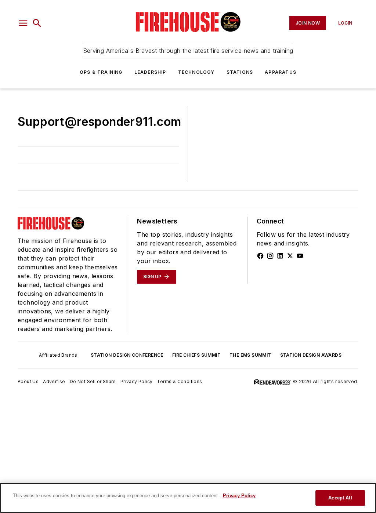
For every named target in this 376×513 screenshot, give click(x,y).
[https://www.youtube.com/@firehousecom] (300, 255)
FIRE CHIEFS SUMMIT (196, 355)
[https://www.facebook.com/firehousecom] (260, 255)
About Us (28, 381)
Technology (196, 72)
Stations (240, 72)
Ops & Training (101, 72)
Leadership (150, 72)
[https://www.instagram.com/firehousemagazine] (270, 255)
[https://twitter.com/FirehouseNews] (290, 255)
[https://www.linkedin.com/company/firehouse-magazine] (280, 255)
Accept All (340, 498)
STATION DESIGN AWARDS (310, 355)
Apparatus (280, 72)
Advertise (54, 381)
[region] (188, 498)
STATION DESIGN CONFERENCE (127, 355)
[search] (37, 23)
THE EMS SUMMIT (250, 355)
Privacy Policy (136, 381)
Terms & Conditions (179, 381)
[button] (23, 23)
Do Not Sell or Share (93, 381)
